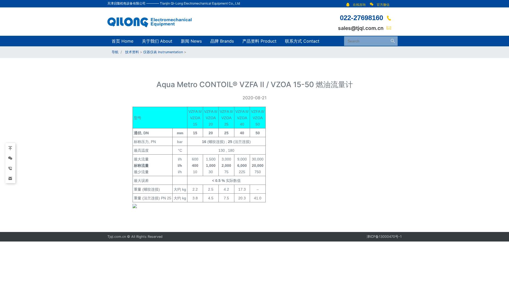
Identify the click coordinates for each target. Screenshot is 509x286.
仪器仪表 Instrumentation (163, 52)
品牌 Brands (222, 41)
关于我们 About (157, 41)
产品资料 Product (259, 41)
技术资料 (132, 52)
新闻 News (191, 41)
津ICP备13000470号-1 (384, 237)
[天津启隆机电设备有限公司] (152, 21)
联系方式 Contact (302, 41)
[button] (357, 5)
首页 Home (122, 41)
